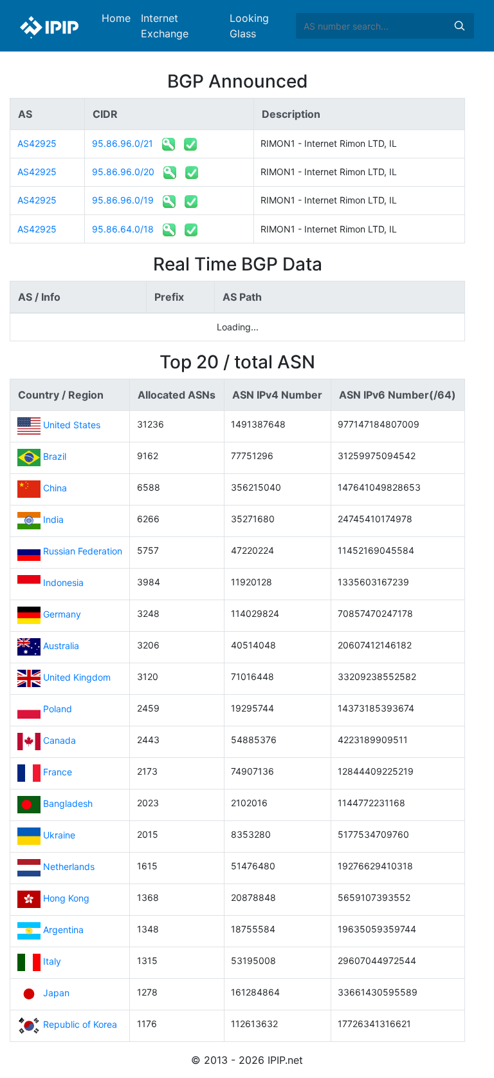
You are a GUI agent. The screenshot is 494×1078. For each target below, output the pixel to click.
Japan (56, 992)
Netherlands (69, 866)
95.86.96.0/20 (123, 171)
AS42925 (37, 143)
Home (116, 18)
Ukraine (59, 834)
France (57, 771)
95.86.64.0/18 (123, 228)
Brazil (54, 456)
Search (459, 26)
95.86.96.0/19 (123, 199)
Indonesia (63, 582)
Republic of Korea (80, 1024)
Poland (57, 708)
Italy (52, 961)
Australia (61, 645)
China (55, 487)
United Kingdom (77, 677)
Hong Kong (66, 898)
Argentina (63, 929)
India (53, 519)
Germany (62, 614)
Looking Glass (249, 26)
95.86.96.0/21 (122, 143)
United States (71, 424)
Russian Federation (82, 550)
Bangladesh (68, 803)
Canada (59, 740)
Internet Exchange (164, 26)
